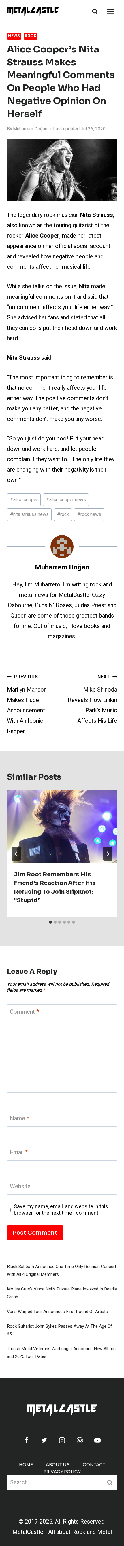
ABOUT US (58, 1464)
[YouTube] (97, 1440)
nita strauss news (29, 514)
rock (63, 514)
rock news (89, 514)
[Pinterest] (80, 1440)
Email (19, 1153)
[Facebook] (26, 1440)
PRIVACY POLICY (62, 1471)
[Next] (107, 854)
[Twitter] (44, 1440)
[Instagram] (62, 1440)
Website (20, 1187)
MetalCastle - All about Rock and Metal (62, 1532)
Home (26, 1464)
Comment (24, 1012)
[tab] (50, 922)
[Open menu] (110, 11)
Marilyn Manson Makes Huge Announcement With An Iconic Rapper (27, 704)
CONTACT (94, 1464)
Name (19, 1119)
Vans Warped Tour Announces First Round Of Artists (57, 1311)
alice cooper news (66, 499)
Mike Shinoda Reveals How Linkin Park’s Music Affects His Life (92, 699)
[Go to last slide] (16, 854)
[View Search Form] (95, 11)
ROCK (31, 36)
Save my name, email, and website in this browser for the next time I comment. (61, 1210)
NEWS (14, 36)
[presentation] (62, 827)
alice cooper (24, 499)
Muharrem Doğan (30, 129)
